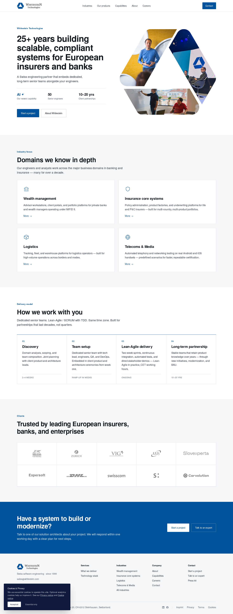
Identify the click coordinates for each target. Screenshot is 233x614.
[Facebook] (167, 607)
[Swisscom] (116, 475)
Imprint (179, 607)
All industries (122, 590)
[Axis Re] (156, 454)
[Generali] (37, 454)
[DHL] (77, 475)
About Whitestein (53, 113)
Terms (201, 607)
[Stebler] (156, 475)
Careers (147, 5)
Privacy (190, 607)
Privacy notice (46, 595)
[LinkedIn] (163, 607)
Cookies (212, 607)
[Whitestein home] (29, 6)
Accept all (14, 604)
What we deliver (89, 571)
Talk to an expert (203, 527)
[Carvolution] (196, 475)
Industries (87, 5)
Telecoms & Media (125, 585)
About (135, 5)
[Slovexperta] (196, 454)
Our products (103, 5)
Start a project (28, 113)
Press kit (192, 580)
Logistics (120, 580)
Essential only (31, 604)
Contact (209, 5)
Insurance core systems (128, 575)
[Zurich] (77, 454)
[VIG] (116, 454)
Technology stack (89, 575)
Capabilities (121, 5)
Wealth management (126, 571)
